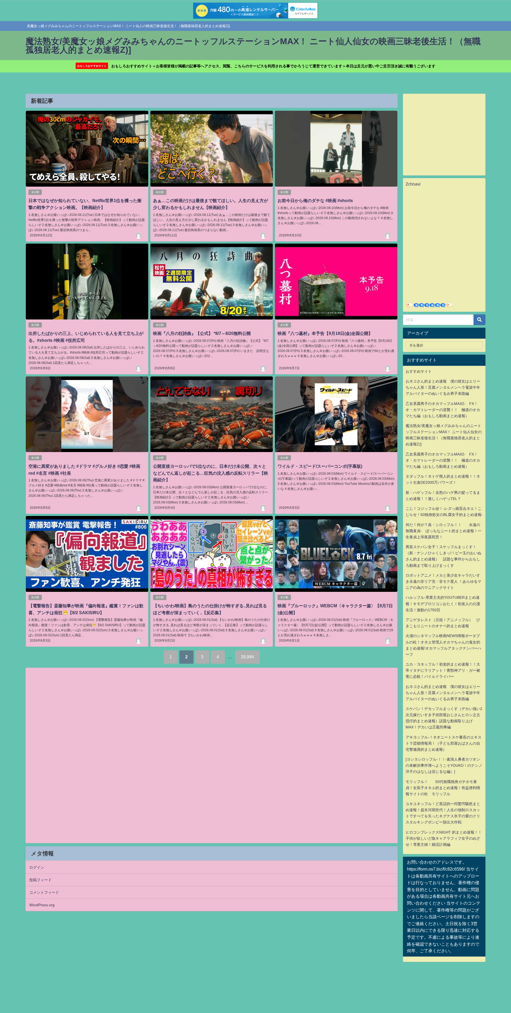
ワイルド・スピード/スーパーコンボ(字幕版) (320, 466)
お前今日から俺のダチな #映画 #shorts (315, 200)
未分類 (35, 192)
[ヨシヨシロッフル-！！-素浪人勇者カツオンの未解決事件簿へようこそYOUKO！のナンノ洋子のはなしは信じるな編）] (444, 765)
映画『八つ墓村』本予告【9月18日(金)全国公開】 (325, 333)
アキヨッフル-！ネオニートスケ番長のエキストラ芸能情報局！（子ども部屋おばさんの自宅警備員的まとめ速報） (443, 743)
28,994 (247, 657)
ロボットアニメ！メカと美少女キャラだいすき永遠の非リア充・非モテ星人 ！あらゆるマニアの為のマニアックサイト (443, 581)
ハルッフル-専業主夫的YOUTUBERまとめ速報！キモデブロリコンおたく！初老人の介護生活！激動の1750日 (443, 604)
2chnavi (413, 184)
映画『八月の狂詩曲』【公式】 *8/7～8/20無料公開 (202, 333)
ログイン (36, 867)
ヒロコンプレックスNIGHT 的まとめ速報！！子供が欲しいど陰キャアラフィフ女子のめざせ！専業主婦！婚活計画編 (444, 838)
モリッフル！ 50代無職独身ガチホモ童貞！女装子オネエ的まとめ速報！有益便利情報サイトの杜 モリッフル (443, 788)
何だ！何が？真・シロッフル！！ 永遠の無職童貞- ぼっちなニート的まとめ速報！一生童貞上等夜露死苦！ (443, 531)
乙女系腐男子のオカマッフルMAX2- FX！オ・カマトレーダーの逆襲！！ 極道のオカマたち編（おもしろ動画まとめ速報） (443, 410)
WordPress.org (42, 905)
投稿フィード (40, 880)
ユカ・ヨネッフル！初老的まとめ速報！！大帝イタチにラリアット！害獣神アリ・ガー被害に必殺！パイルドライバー (443, 670)
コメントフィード (44, 892)
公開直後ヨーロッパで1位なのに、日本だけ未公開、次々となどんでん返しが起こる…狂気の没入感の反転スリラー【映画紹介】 (210, 473)
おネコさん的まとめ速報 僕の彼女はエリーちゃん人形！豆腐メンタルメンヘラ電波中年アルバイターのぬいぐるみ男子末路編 (443, 387)
